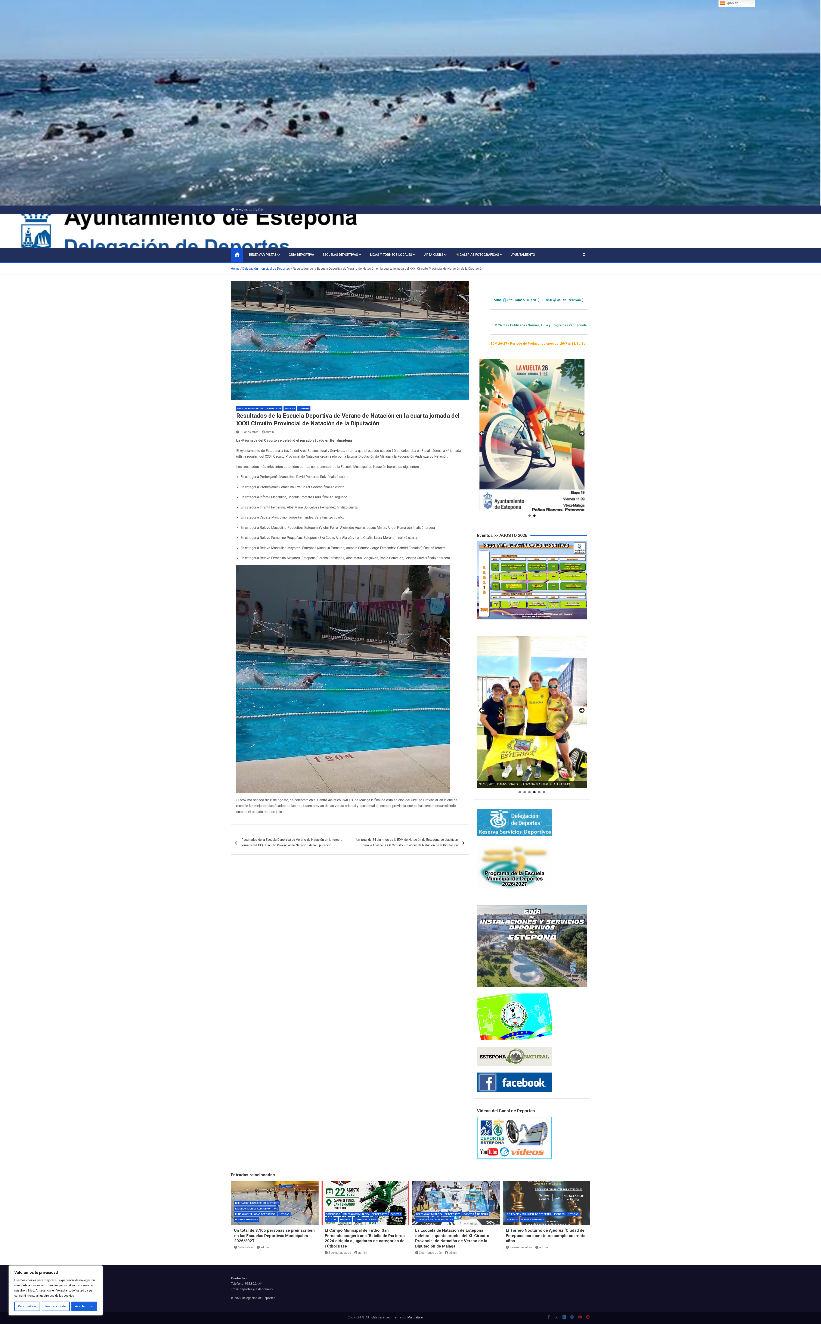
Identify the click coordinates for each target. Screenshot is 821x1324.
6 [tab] (544, 792)
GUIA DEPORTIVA (301, 255)
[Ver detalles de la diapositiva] (532, 435)
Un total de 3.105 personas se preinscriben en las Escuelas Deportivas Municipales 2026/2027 (274, 1235)
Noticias (290, 408)
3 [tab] (529, 792)
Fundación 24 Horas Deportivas (255, 1214)
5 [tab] (539, 792)
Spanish (731, 3)
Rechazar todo (55, 1306)
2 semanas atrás (339, 1252)
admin (269, 432)
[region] (56, 1290)
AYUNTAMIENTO (523, 255)
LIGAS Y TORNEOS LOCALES (391, 255)
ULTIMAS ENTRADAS (246, 1219)
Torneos (303, 408)
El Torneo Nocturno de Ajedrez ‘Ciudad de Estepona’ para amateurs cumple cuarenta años (545, 1235)
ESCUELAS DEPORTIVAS (340, 255)
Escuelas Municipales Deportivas (256, 1208)
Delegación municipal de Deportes (259, 408)
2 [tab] (534, 515)
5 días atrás (246, 1247)
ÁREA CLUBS (433, 255)
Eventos (396, 1214)
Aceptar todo (84, 1306)
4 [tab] (534, 792)
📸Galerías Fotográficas (477, 255)
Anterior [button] (482, 434)
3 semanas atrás (430, 1252)
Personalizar (27, 1306)
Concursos (333, 1214)
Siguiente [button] (581, 434)
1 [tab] (529, 515)
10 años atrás (249, 432)
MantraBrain (416, 1317)
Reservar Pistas (262, 255)
